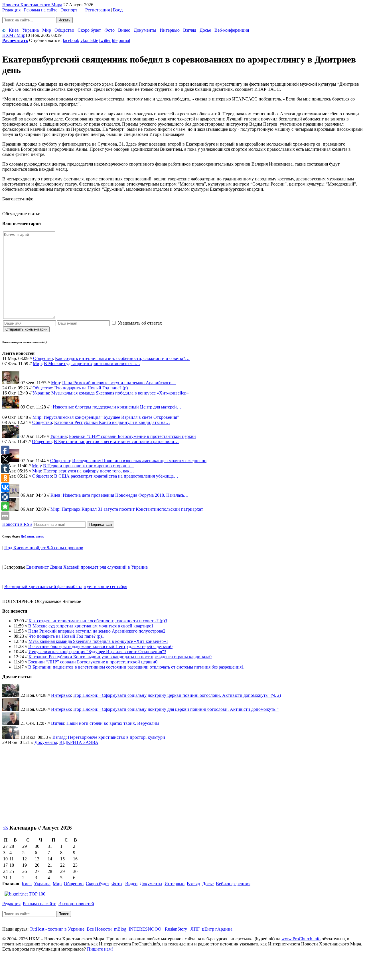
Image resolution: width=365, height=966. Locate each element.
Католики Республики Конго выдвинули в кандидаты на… (112, 422)
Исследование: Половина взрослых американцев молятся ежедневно (139, 460)
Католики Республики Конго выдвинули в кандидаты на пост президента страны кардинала (119, 656)
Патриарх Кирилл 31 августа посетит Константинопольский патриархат (132, 509)
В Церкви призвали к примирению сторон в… (88, 465)
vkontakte (89, 40)
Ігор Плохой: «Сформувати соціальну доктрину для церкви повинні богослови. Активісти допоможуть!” (176, 709)
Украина (30, 30)
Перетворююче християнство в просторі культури (116, 737)
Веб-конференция (231, 30)
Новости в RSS (17, 524)
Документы (145, 30)
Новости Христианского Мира (32, 4)
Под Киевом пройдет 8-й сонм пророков (43, 547)
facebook (71, 40)
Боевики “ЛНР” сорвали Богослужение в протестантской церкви (132, 436)
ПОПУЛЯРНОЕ (18, 601)
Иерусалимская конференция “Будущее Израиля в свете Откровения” (111, 417)
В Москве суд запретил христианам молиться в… (92, 363)
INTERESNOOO (145, 929)
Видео (124, 30)
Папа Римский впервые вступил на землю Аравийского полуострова (95, 631)
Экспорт (69, 9)
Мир (46, 30)
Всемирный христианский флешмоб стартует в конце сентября (65, 586)
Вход (118, 9)
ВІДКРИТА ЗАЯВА (78, 742)
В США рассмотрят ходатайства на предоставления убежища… (116, 476)
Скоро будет (89, 30)
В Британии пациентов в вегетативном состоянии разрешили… (116, 441)
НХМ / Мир (13, 35)
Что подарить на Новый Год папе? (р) (91, 387)
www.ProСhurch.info (301, 938)
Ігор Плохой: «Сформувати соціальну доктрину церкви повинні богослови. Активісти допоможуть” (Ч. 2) (177, 695)
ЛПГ (195, 929)
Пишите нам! (100, 949)
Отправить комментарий (26, 329)
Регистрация (97, 9)
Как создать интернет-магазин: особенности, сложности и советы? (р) (97, 620)
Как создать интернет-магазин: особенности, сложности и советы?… (122, 358)
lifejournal (121, 40)
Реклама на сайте (40, 9)
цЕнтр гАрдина (217, 929)
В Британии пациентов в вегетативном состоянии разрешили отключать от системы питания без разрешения (135, 667)
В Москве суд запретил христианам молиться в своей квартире (89, 625)
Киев (14, 30)
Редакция (11, 9)
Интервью (170, 30)
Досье (205, 30)
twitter (105, 40)
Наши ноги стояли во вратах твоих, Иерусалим (112, 723)
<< (5, 827)
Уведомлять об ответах (140, 323)
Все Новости (99, 929)
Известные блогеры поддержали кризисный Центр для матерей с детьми (99, 646)
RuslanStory (176, 929)
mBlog (120, 929)
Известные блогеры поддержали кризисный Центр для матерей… (117, 406)
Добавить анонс (32, 536)
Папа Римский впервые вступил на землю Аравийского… (119, 382)
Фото (109, 30)
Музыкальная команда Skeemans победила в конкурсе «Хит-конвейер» (120, 393)
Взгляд (189, 30)
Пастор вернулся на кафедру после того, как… (88, 470)
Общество (64, 30)
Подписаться (100, 524)
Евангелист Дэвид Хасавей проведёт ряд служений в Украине (87, 567)
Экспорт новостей (76, 903)
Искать (64, 20)
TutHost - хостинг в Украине (57, 929)
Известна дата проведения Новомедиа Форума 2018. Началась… (125, 495)
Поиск (63, 914)
